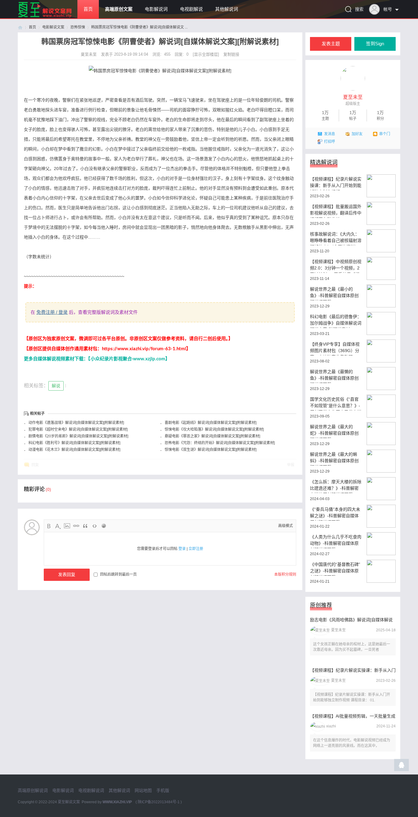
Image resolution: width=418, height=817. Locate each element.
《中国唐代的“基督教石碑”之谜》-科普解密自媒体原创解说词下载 (335, 569)
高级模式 (285, 526)
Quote (85, 526)
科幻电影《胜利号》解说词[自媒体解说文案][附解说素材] (74, 443)
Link (76, 526)
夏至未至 (89, 54)
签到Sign (375, 43)
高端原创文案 (118, 9)
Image (67, 526)
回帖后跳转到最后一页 (118, 574)
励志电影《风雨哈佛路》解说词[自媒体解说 (351, 619)
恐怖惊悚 (77, 27)
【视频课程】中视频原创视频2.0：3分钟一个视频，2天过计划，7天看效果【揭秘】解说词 (335, 266)
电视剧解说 (191, 9)
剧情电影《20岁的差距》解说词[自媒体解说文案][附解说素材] (78, 436)
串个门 (384, 134)
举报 (290, 465)
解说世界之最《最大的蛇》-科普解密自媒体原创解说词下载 (334, 431)
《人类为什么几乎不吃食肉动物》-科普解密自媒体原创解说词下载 (335, 541)
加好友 (357, 134)
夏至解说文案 (69, 802)
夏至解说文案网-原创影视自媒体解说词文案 (20, 27)
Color (58, 526)
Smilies (104, 526)
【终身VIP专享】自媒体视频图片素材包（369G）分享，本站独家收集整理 (335, 348)
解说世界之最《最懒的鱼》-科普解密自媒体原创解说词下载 (334, 376)
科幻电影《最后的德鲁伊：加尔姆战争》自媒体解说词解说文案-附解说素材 (335, 321)
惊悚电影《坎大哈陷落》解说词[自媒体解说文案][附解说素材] (214, 429)
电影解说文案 (53, 27)
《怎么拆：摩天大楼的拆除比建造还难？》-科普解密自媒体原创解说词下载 (335, 486)
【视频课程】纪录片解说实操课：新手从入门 (353, 670)
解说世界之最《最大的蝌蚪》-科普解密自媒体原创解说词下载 (334, 459)
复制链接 (231, 54)
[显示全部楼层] (206, 54)
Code (94, 526)
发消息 (329, 134)
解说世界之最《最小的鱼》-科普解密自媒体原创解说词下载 (334, 293)
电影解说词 (156, 9)
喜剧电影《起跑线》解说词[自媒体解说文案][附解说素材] (210, 423)
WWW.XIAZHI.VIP (117, 802)
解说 (56, 385)
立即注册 (195, 549)
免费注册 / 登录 (52, 312)
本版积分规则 (285, 574)
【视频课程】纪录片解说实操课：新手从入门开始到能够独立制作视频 (335, 183)
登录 (182, 549)
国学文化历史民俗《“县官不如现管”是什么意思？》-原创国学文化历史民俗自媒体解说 (335, 403)
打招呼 (329, 141)
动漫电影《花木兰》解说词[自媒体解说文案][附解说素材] (74, 449)
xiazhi (331, 726)
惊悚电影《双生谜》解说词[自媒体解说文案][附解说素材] (210, 449)
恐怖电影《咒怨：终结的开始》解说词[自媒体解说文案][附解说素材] (220, 443)
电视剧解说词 (91, 790)
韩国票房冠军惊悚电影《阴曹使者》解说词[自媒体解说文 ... (139, 27)
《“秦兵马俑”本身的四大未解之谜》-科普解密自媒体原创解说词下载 (335, 514)
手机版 (162, 790)
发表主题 (331, 43)
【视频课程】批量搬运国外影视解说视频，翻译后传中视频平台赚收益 (335, 211)
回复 (35, 465)
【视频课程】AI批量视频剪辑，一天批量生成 (352, 716)
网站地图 (143, 790)
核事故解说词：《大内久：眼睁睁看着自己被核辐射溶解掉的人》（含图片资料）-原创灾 (335, 238)
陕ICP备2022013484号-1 (159, 802)
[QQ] (401, 766)
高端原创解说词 (33, 790)
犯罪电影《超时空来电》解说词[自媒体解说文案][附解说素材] (78, 429)
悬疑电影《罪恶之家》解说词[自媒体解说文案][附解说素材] (212, 436)
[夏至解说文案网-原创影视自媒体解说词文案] (52, 17)
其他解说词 (226, 9)
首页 (88, 9)
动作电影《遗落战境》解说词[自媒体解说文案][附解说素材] (76, 423)
